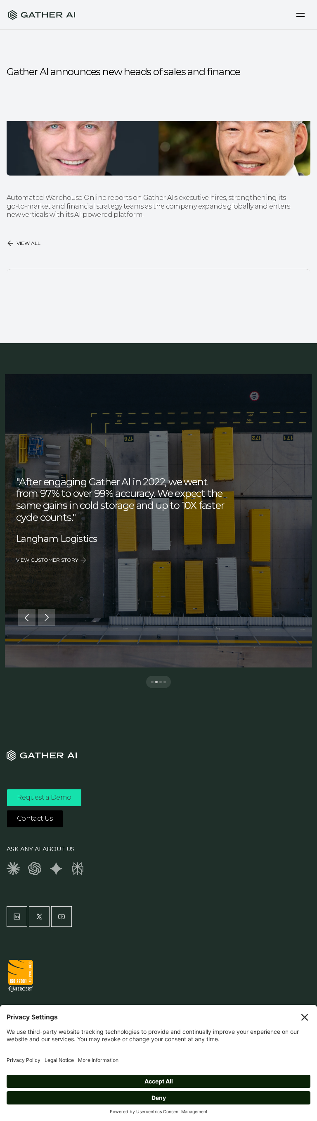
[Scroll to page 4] (167, 682)
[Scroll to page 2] (156, 682)
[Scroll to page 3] (160, 682)
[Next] (46, 617)
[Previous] (26, 617)
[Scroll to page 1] (150, 682)
